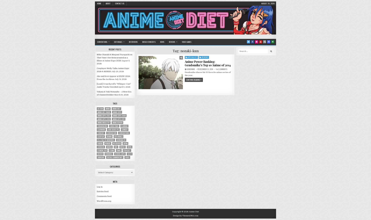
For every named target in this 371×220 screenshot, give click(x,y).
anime (108, 108)
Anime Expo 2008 (119, 115)
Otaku (111, 150)
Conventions (102, 41)
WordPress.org (104, 201)
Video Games (186, 41)
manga (109, 147)
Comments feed (104, 196)
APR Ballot (192, 57)
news (130, 147)
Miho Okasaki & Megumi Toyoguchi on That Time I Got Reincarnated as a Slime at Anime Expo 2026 (114, 58)
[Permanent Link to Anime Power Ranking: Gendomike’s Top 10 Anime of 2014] (161, 72)
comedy (125, 129)
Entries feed (102, 191)
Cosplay (101, 136)
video (127, 157)
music (122, 147)
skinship (101, 157)
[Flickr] (256, 42)
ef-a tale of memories (106, 140)
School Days (120, 154)
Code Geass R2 (113, 129)
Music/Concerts (149, 41)
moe (116, 147)
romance (108, 154)
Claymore (101, 129)
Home (99, 3)
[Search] (264, 42)
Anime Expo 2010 (104, 119)
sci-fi (130, 154)
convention (111, 133)
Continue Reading (193, 79)
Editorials (118, 41)
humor (107, 143)
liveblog (101, 147)
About (108, 3)
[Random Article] (268, 42)
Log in (99, 187)
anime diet (116, 108)
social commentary (115, 157)
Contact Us (119, 3)
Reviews (172, 41)
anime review (117, 122)
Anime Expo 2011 (119, 119)
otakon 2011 (102, 150)
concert (101, 133)
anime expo (117, 112)
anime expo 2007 (104, 115)
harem (100, 143)
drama (109, 136)
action (100, 108)
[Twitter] (248, 42)
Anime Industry (104, 122)
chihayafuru (102, 126)
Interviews (133, 41)
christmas (114, 126)
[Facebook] (252, 42)
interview (117, 143)
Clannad (124, 126)
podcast (126, 150)
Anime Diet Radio (104, 112)
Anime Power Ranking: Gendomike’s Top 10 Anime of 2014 (208, 63)
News (162, 41)
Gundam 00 (121, 140)
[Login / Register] (272, 42)
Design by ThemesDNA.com (185, 216)
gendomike (191, 69)
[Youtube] (260, 42)
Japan (125, 143)
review (100, 154)
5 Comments (222, 69)
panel (119, 150)
